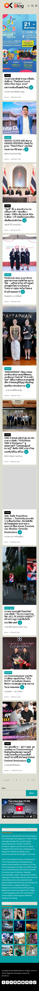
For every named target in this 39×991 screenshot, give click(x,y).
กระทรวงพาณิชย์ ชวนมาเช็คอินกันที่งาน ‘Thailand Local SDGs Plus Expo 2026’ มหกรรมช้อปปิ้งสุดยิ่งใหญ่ (19, 83)
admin (6, 230)
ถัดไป (33, 780)
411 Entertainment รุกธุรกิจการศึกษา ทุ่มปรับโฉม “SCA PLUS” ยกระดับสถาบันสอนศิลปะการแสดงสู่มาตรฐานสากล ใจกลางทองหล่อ (19, 681)
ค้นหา (4, 788)
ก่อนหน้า (7, 780)
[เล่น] (4, 816)
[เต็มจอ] (34, 816)
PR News (7, 75)
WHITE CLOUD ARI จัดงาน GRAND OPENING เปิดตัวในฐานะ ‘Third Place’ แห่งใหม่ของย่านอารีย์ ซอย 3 (18, 145)
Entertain (8, 672)
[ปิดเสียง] (31, 816)
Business (7, 137)
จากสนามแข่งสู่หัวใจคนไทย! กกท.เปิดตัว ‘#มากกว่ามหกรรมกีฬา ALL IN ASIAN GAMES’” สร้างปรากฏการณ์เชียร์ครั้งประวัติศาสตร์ (19, 617)
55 (28, 780)
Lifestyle (8, 368)
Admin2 (6, 97)
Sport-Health (9, 608)
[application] (19, 809)
